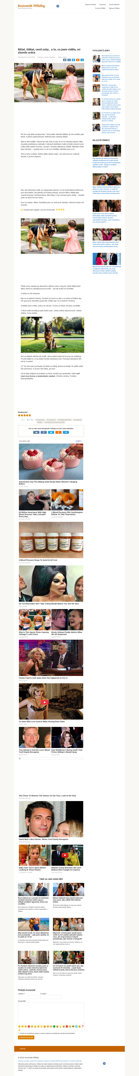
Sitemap (22, 1049)
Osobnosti (102, 4)
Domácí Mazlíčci (114, 4)
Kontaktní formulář (67, 1061)
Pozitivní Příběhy (100, 8)
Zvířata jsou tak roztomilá (55, 422)
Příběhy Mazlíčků (65, 420)
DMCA (58, 1061)
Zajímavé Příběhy (114, 8)
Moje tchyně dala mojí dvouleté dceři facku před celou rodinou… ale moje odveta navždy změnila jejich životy (106, 244)
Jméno (21, 994)
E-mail (43, 994)
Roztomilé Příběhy (31, 5)
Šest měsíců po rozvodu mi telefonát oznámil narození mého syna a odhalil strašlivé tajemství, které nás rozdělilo (33, 901)
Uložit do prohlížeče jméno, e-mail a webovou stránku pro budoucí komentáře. (47, 1033)
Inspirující (41, 420)
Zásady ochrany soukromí (27, 1061)
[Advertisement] (69, 29)
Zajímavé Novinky (90, 4)
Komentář (22, 1001)
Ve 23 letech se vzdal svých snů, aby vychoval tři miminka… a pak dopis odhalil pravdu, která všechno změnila (68, 968)
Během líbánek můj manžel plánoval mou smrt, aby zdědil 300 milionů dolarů (68, 900)
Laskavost (52, 420)
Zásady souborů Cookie (46, 1061)
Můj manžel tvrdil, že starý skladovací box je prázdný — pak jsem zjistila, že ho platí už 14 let (33, 935)
